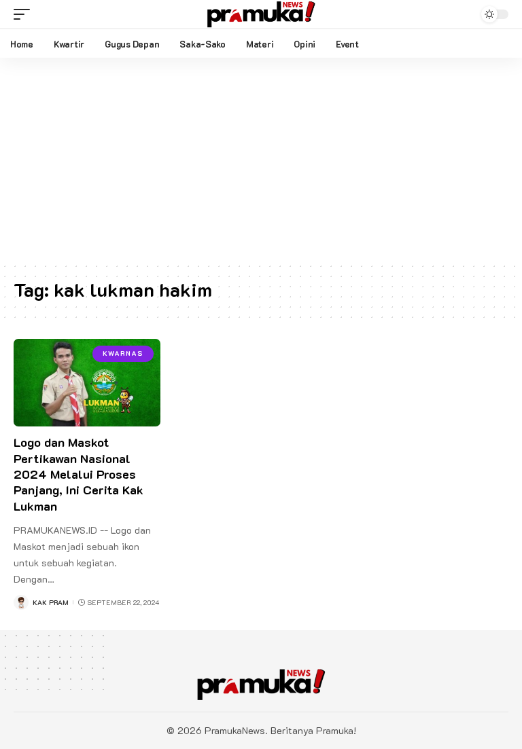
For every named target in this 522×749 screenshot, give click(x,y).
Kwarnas (123, 353)
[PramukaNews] (261, 14)
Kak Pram (51, 602)
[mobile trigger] (25, 14)
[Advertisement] (261, 160)
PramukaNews (235, 730)
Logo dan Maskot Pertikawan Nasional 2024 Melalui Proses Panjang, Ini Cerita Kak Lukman (78, 474)
